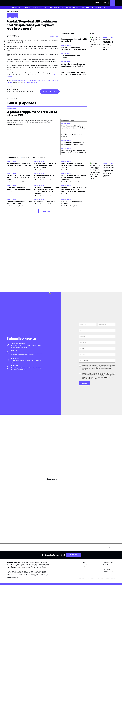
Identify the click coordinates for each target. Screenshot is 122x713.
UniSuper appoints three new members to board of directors (73, 73)
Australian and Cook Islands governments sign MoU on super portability (45, 165)
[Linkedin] (4, 44)
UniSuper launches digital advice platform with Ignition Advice (72, 165)
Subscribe (97, 3)
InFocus (27, 7)
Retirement (85, 7)
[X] (4, 46)
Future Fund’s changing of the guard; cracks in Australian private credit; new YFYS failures (108, 44)
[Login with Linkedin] (50, 91)
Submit (84, 383)
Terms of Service (91, 578)
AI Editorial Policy (110, 578)
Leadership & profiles (56, 7)
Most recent (26, 158)
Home (8, 11)
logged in (17, 91)
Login (105, 3)
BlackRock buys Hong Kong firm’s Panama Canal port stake (73, 48)
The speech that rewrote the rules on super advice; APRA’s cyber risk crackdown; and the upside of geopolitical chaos (108, 171)
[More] (4, 49)
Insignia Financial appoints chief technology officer (19, 202)
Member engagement (72, 7)
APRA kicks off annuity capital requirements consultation (72, 65)
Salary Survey (96, 7)
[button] (112, 3)
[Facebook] (4, 41)
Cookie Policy (101, 578)
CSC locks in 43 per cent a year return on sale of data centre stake (19, 177)
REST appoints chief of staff (45, 201)
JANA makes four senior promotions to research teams (19, 188)
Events (105, 7)
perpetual (9, 86)
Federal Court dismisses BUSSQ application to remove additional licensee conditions (73, 189)
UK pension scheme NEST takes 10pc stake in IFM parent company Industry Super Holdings (46, 190)
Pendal (13, 86)
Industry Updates (38, 7)
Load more (46, 211)
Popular (42, 158)
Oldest (34, 158)
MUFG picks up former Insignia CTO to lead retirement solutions (73, 177)
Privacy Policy (82, 578)
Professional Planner (30, 82)
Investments (16, 7)
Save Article (54, 36)
